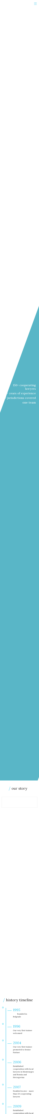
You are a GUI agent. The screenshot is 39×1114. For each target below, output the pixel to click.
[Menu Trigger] (35, 4)
